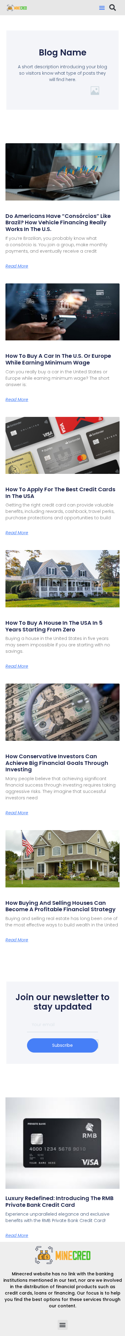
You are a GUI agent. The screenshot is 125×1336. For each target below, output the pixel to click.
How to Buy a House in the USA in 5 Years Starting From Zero (54, 626)
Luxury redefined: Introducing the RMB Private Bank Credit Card (59, 1201)
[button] (101, 7)
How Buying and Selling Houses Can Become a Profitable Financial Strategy (60, 906)
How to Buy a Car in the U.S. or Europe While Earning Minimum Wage (58, 359)
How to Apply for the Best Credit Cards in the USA (60, 492)
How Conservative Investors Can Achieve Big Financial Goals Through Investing (56, 762)
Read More (16, 266)
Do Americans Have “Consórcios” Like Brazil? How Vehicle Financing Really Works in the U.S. (58, 222)
